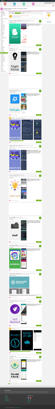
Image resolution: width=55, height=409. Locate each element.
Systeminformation (3, 60)
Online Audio (2, 49)
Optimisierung (2, 51)
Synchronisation (3, 59)
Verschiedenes (11, 22)
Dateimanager (2, 33)
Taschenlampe (2, 61)
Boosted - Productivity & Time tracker (15, 20)
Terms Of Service (17, 407)
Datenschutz (2, 34)
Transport (2, 63)
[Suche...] (53, 5)
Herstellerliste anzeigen (48, 21)
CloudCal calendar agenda (13, 245)
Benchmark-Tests (3, 27)
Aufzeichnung (2, 26)
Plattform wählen (49, 22)
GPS (1, 39)
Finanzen (2, 36)
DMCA (20, 407)
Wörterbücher (2, 69)
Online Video (2, 50)
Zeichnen (2, 70)
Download (2, 35)
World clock (11, 356)
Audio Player (2, 24)
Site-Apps (2, 57)
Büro (1, 17)
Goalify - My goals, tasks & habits (14, 273)
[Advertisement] (4, 86)
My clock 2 (16, 328)
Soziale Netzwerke (3, 58)
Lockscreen (2, 46)
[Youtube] (31, 398)
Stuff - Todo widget (12, 217)
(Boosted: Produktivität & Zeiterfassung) (27, 20)
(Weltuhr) (14, 356)
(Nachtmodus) (15, 48)
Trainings (2, 62)
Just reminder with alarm (13, 300)
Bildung (2, 16)
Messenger (2, 48)
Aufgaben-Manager (3, 25)
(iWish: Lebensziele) (22, 90)
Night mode (11, 48)
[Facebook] (29, 398)
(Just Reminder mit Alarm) (21, 300)
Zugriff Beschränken (3, 71)
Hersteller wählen (29, 399)
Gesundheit (2, 38)
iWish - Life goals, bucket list (14, 90)
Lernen (1, 45)
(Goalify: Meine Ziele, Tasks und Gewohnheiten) (28, 273)
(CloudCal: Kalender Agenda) (23, 245)
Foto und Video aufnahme (4, 37)
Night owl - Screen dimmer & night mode (26, 118)
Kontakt (28, 401)
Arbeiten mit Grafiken (3, 14)
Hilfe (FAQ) (29, 402)
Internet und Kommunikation (4, 18)
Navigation (2, 19)
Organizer (14, 22)
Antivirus (2, 23)
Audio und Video (3, 15)
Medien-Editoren (3, 47)
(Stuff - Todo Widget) (18, 217)
